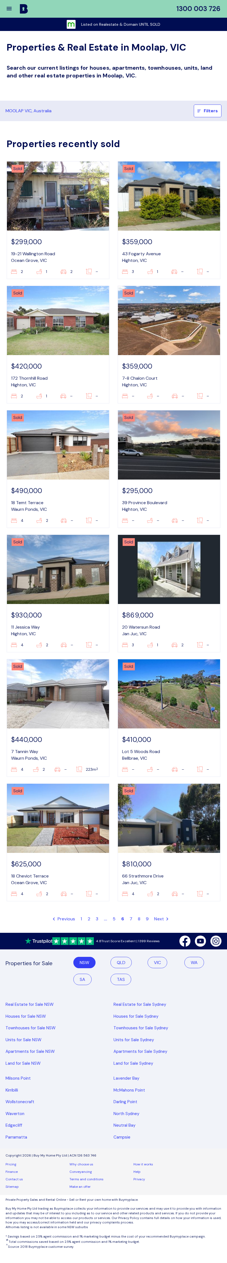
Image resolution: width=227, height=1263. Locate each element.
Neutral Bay (124, 1125)
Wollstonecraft (20, 1102)
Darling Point (125, 1102)
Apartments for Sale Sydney (140, 1051)
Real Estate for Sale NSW (30, 1004)
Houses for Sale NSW (26, 1016)
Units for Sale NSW (24, 1040)
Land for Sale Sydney (133, 1063)
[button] (13, 9)
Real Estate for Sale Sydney (140, 1004)
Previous (65, 919)
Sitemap (12, 1186)
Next (159, 919)
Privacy (139, 1179)
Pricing (11, 1164)
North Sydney (126, 1113)
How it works (143, 1164)
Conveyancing (80, 1172)
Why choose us (81, 1164)
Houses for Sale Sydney (136, 1016)
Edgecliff (14, 1125)
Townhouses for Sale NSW (31, 1028)
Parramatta (16, 1137)
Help (137, 1172)
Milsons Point (18, 1078)
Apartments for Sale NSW (30, 1051)
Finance (12, 1172)
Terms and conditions (86, 1179)
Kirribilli (12, 1090)
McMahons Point (129, 1090)
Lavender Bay (126, 1078)
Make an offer (80, 1186)
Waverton (15, 1113)
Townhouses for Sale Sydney (141, 1028)
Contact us (14, 1179)
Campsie (122, 1137)
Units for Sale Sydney (134, 1040)
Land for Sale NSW (23, 1063)
